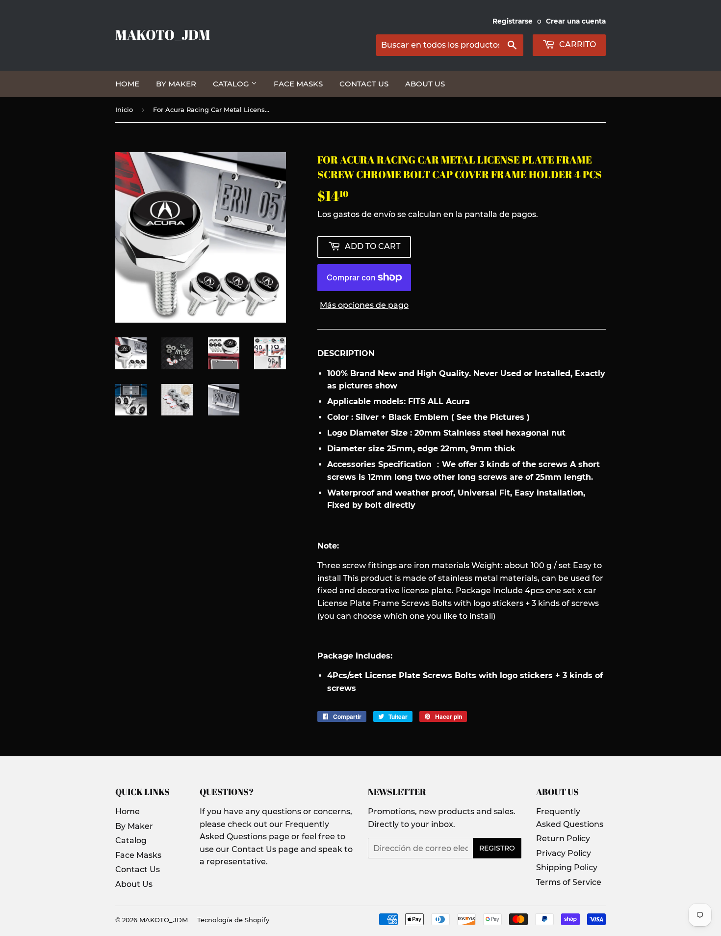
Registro (497, 848)
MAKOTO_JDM (162, 35)
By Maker (176, 83)
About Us (425, 83)
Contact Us (363, 83)
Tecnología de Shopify (233, 920)
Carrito (576, 44)
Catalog (232, 83)
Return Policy (563, 838)
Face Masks (298, 83)
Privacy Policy (563, 853)
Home (127, 83)
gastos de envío (364, 214)
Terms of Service (568, 882)
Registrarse (512, 21)
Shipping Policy (566, 867)
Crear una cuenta (576, 21)
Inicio (124, 109)
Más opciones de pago (364, 305)
